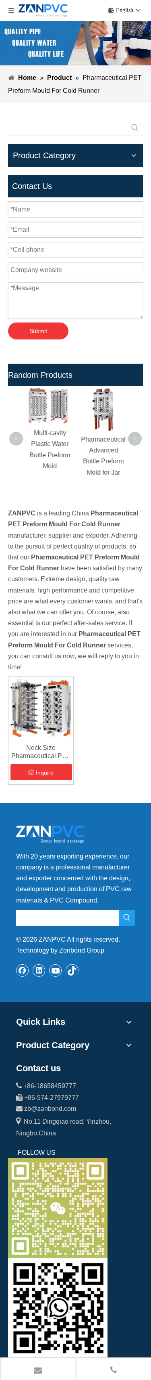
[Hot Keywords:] (135, 127)
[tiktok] (72, 970)
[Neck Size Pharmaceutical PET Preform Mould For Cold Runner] (40, 707)
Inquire (45, 772)
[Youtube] (55, 970)
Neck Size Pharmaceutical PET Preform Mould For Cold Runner (40, 752)
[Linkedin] (39, 970)
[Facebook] (22, 970)
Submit (38, 331)
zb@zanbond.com (50, 1108)
